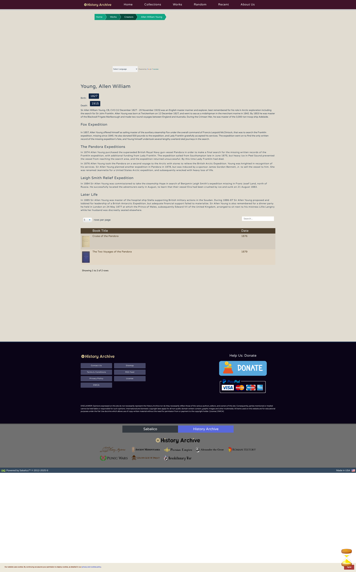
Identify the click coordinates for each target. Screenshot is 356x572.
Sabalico (150, 429)
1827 (93, 96)
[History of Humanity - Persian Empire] (178, 450)
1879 (244, 251)
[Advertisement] (178, 42)
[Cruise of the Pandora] (86, 241)
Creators (128, 17)
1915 (95, 103)
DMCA (96, 385)
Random (200, 4)
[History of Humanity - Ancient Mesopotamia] (146, 450)
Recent (223, 4)
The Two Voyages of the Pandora (112, 251)
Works (177, 4)
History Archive (205, 429)
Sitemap (130, 365)
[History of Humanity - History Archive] (178, 440)
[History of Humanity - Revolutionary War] (178, 458)
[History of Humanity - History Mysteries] (114, 450)
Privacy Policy (96, 378)
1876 (244, 236)
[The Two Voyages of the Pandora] (86, 256)
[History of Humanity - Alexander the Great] (210, 450)
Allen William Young (151, 17)
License (129, 378)
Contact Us (96, 365)
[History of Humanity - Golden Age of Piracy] (146, 457)
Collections (152, 4)
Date (245, 230)
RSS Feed (129, 372)
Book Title (100, 230)
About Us (248, 4)
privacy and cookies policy (91, 567)
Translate (155, 69)
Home (128, 4)
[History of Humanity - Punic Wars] (114, 458)
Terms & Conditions (96, 372)
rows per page (102, 219)
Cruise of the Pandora (105, 236)
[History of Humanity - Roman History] (242, 450)
